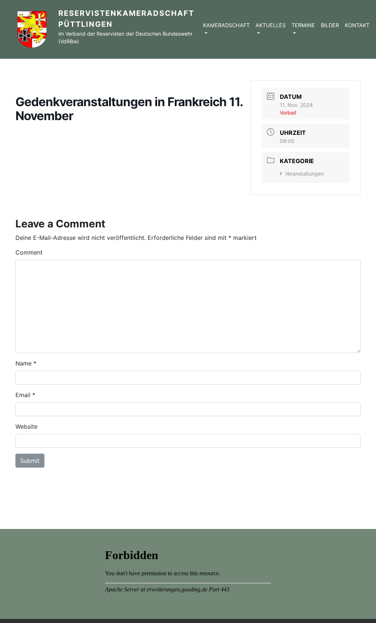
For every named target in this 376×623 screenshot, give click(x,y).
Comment (29, 252)
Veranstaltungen (304, 173)
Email (22, 395)
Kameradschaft (226, 25)
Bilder (330, 25)
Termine (303, 25)
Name (23, 363)
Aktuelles (271, 25)
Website (26, 426)
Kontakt (357, 25)
